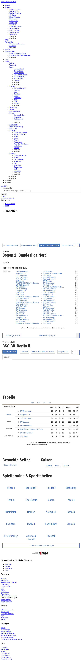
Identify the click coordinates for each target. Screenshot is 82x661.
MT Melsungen (19, 76)
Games (16, 96)
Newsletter (17, 161)
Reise (15, 100)
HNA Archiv (5, 653)
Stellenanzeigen (6, 631)
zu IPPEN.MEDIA (7, 198)
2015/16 (66, 466)
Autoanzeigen (5, 630)
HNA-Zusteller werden (9, 596)
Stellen (16, 136)
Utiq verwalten (6, 586)
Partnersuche (18, 142)
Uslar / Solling (14, 30)
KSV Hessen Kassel (20, 75)
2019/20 (49, 466)
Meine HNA (5, 649)
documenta (17, 117)
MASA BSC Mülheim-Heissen (54, 273)
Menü (3, 186)
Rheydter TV (21, 273)
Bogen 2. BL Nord (10, 465)
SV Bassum (47, 271)
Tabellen (16, 80)
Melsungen (13, 23)
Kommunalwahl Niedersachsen (20, 55)
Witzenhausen (14, 32)
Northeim (12, 25)
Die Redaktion (18, 159)
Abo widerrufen (6, 602)
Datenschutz (18, 167)
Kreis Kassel (13, 21)
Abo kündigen (6, 600)
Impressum (17, 165)
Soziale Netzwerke (7, 614)
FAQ (15, 163)
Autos (16, 138)
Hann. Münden (14, 17)
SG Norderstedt (22, 271)
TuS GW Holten (22, 277)
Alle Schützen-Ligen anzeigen (42, 545)
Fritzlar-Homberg (15, 13)
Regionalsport (18, 71)
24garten (17, 90)
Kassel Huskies (19, 73)
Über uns (8, 564)
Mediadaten (18, 146)
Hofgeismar (13, 19)
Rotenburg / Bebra (15, 26)
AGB (15, 169)
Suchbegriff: (7, 191)
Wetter (3, 619)
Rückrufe (12, 46)
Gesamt (7, 357)
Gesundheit (17, 98)
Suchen (4, 194)
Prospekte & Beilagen (21, 144)
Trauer (16, 140)
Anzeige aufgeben (20, 134)
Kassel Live (5, 612)
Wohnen (16, 103)
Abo (6, 570)
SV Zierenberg (21, 275)
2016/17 (57, 466)
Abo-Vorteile (5, 655)
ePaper (3, 651)
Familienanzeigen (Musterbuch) (11, 639)
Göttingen (12, 15)
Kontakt (16, 148)
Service (7, 566)
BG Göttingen (18, 78)
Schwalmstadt (14, 28)
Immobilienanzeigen (8, 633)
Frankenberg (13, 11)
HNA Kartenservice (7, 610)
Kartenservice (18, 119)
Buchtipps (17, 94)
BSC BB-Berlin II (49, 277)
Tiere (15, 101)
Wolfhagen (13, 34)
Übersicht (4, 647)
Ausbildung (5, 594)
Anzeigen (8, 568)
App (2, 616)
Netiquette (17, 171)
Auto (15, 92)
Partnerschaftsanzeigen (8, 635)
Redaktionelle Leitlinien (9, 582)
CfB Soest (47, 275)
